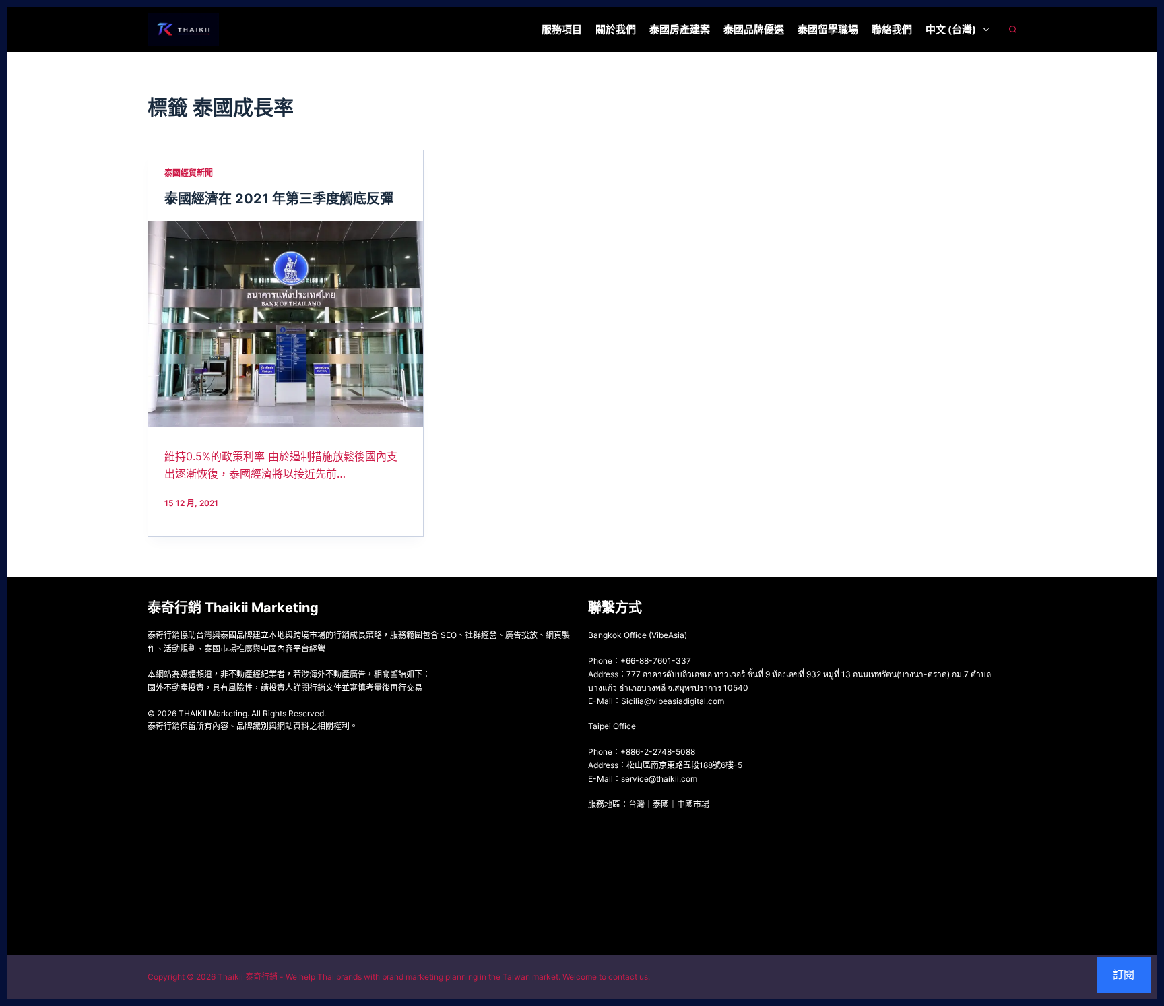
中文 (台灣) (951, 29)
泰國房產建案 (679, 29)
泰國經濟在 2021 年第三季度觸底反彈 (278, 199)
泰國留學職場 (828, 29)
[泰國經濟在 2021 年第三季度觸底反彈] (285, 324)
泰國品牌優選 (753, 29)
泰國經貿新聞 (188, 173)
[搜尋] (1012, 29)
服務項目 (562, 29)
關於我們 (615, 29)
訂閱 (1123, 974)
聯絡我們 (892, 29)
